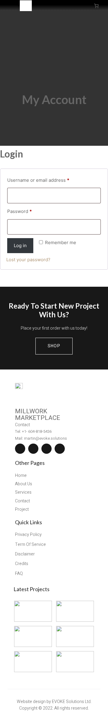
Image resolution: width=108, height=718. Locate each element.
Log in (20, 245)
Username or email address (39, 181)
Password (20, 212)
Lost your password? (28, 259)
